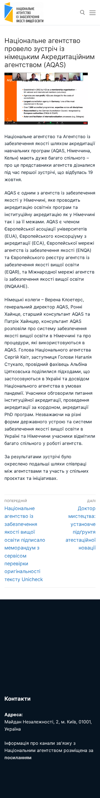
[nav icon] (92, 12)
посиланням (17, 757)
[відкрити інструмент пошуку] (82, 12)
